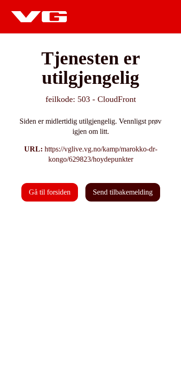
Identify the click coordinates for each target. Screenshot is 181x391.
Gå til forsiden (50, 192)
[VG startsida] (39, 16)
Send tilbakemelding (123, 192)
